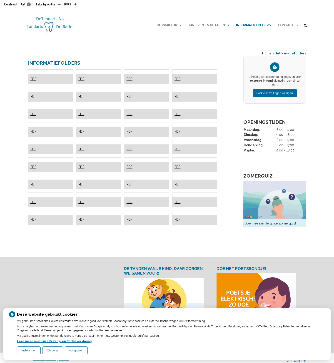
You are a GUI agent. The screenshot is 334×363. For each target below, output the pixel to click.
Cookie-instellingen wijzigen (275, 93)
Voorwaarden (296, 361)
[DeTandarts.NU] (50, 25)
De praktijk (167, 25)
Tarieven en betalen (206, 25)
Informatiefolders (253, 25)
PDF (33, 79)
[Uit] (30, 4)
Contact (286, 25)
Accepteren (76, 350)
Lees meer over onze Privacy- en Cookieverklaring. (54, 341)
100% (67, 4)
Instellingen (29, 350)
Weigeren (53, 350)
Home (266, 53)
